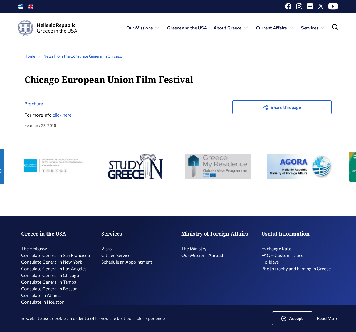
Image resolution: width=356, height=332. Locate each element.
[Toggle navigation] (335, 28)
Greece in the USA (43, 233)
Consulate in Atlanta (41, 295)
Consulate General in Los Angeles (53, 268)
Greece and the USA (187, 27)
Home (29, 56)
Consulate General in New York (51, 261)
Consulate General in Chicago (50, 275)
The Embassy (34, 248)
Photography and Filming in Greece (296, 268)
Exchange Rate (276, 248)
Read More (327, 318)
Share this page (286, 107)
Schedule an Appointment (126, 261)
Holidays (270, 261)
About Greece (227, 27)
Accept (296, 318)
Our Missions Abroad (202, 255)
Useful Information (285, 233)
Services (309, 27)
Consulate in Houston (43, 301)
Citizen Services (116, 255)
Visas (106, 248)
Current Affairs (271, 27)
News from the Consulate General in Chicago (82, 56)
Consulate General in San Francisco (55, 255)
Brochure (33, 103)
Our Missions (139, 27)
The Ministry (193, 248)
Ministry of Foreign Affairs (214, 233)
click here (62, 114)
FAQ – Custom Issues (282, 255)
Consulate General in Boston (49, 288)
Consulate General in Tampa (48, 281)
